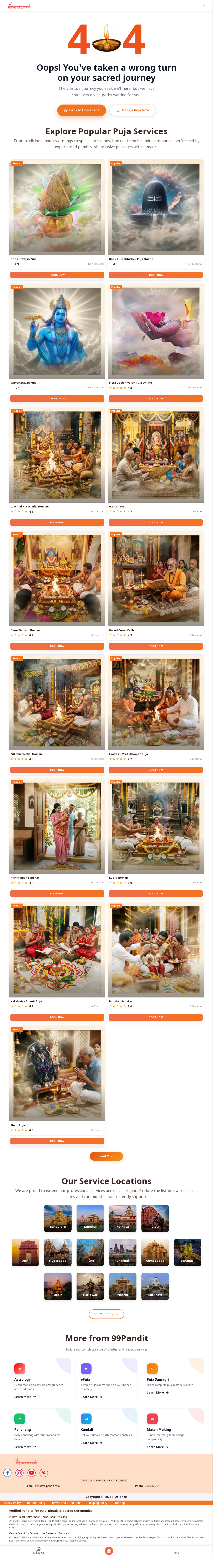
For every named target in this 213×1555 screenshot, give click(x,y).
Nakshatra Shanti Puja (26, 1001)
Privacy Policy (11, 1503)
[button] (204, 5)
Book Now (58, 274)
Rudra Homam (119, 877)
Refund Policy (36, 1503)
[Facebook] (7, 1473)
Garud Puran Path (121, 630)
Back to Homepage (81, 110)
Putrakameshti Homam (26, 754)
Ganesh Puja (117, 506)
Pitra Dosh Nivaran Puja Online (130, 382)
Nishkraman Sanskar (24, 877)
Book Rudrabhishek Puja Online (131, 259)
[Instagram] (19, 1473)
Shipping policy (97, 1503)
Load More (106, 1156)
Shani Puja (17, 1125)
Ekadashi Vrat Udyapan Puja (128, 754)
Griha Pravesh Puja (23, 259)
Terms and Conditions (66, 1503)
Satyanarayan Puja (23, 382)
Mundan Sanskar (121, 1001)
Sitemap (119, 1503)
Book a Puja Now (132, 110)
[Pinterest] (44, 1473)
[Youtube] (31, 1473)
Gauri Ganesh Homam (25, 630)
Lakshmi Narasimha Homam (29, 506)
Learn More (25, 1397)
